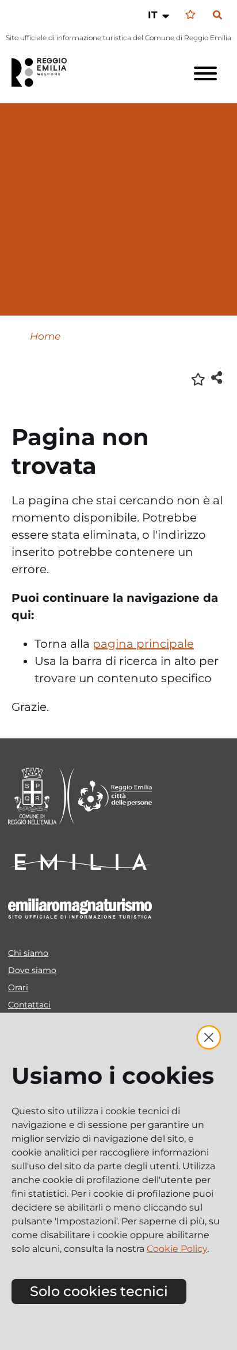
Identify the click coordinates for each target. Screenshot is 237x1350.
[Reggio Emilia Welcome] (44, 72)
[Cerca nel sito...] (217, 15)
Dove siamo (32, 970)
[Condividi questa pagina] (216, 377)
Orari (18, 987)
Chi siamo (28, 953)
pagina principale (143, 644)
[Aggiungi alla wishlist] (198, 378)
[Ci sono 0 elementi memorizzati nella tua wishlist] (190, 14)
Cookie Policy (177, 1248)
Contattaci (29, 1004)
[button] (159, 15)
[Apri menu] (205, 73)
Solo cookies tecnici (99, 1291)
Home (45, 336)
